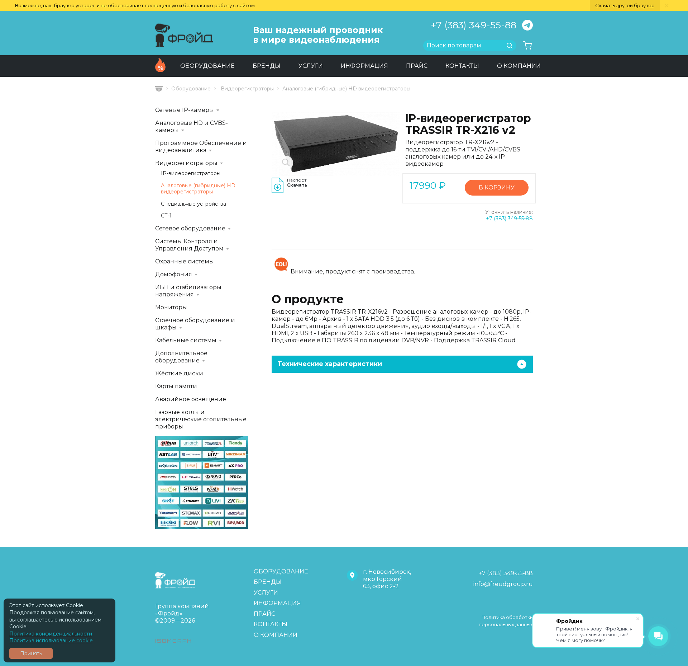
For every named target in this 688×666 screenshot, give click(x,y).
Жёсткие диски (179, 373)
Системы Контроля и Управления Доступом (189, 245)
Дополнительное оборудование (181, 357)
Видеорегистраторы (247, 88)
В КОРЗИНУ (497, 187)
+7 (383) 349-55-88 (473, 25)
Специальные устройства (193, 204)
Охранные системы (184, 261)
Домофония (173, 274)
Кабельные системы (185, 340)
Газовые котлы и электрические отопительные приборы (201, 419)
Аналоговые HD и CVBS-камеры (191, 126)
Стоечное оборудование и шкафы (195, 324)
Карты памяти (176, 386)
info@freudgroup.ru (503, 584)
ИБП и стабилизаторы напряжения (188, 291)
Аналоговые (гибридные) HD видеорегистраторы (198, 189)
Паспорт (297, 182)
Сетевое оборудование (190, 228)
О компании (519, 65)
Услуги (310, 65)
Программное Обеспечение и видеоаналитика (201, 147)
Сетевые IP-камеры (184, 110)
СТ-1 (166, 216)
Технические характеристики (329, 364)
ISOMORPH (173, 641)
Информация (364, 65)
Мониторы (171, 307)
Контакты (462, 65)
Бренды (267, 65)
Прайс (416, 65)
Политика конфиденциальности (50, 633)
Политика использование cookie (51, 640)
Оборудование (207, 65)
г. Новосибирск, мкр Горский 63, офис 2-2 (387, 579)
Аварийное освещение (190, 399)
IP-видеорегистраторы (190, 173)
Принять (31, 653)
